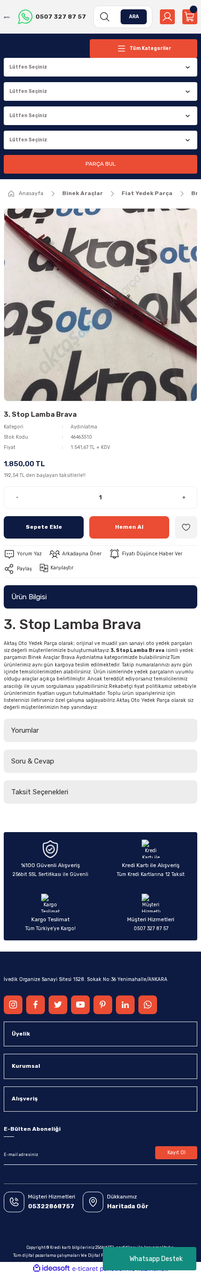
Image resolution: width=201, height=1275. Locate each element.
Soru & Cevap (32, 761)
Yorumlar (25, 730)
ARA (134, 17)
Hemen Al (129, 527)
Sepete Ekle (44, 527)
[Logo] (7, 16)
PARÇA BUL (100, 164)
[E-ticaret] (99, 1268)
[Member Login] (167, 16)
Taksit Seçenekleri (39, 792)
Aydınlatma (84, 427)
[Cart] (189, 16)
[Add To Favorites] (186, 527)
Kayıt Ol (176, 1152)
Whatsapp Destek (156, 1259)
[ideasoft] (51, 1268)
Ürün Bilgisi (29, 597)
